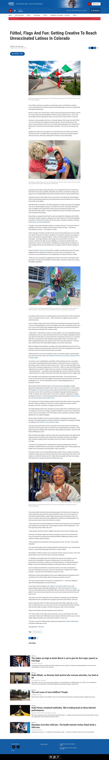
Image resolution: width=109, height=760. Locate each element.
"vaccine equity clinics (63, 388)
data (37, 316)
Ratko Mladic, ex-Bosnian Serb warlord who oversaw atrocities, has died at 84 (65, 676)
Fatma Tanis (34, 729)
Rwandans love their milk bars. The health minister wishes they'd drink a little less (64, 726)
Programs (37, 15)
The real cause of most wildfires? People (50, 692)
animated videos (50, 398)
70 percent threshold (45, 250)
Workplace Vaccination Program (40, 390)
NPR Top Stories (37, 632)
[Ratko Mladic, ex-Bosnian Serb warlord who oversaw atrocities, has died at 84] (20, 677)
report (30, 237)
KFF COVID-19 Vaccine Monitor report (48, 422)
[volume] (15, 10)
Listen (45, 15)
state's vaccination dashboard (41, 222)
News (10, 15)
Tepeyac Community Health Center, (60, 586)
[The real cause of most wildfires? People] (20, 695)
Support (67, 15)
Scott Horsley (34, 663)
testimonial (34, 398)
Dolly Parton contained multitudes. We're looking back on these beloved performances (64, 709)
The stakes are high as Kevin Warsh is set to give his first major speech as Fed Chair (65, 659)
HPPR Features (19, 15)
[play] (10, 11)
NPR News (34, 656)
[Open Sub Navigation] (12, 15)
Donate (96, 4)
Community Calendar (56, 15)
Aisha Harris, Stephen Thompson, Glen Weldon (41, 712)
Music (29, 15)
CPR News (41, 627)
